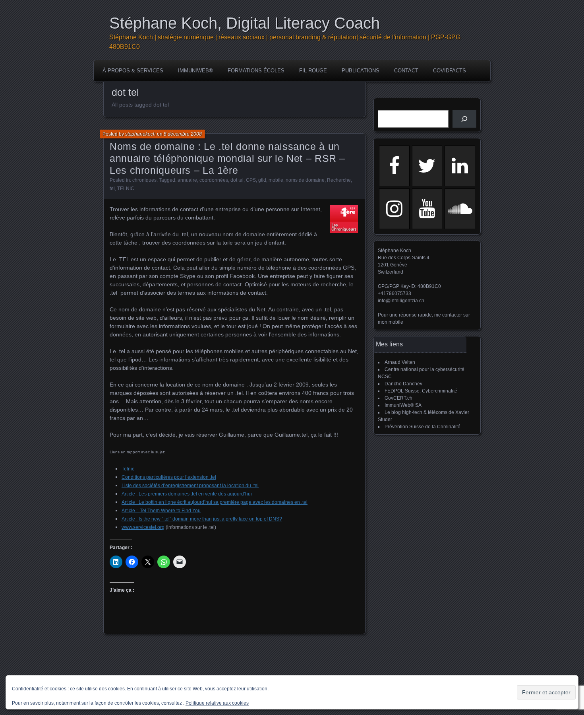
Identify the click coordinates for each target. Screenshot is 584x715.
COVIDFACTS (449, 71)
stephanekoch (140, 134)
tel (112, 188)
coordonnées (213, 180)
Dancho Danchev (403, 384)
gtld (262, 180)
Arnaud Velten (400, 362)
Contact (406, 71)
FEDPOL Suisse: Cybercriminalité (421, 391)
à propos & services (132, 71)
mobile (276, 180)
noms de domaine (305, 180)
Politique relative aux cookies (217, 703)
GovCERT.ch (398, 398)
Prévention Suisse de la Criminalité (422, 426)
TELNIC (125, 188)
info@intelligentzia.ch (401, 300)
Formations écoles (256, 71)
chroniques (144, 180)
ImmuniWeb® (195, 71)
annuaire (187, 180)
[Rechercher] (464, 119)
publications (360, 71)
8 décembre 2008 (183, 134)
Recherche (339, 180)
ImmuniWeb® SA (403, 405)
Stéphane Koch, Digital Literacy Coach (244, 23)
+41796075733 (394, 293)
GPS (251, 180)
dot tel (237, 180)
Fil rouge (313, 71)
